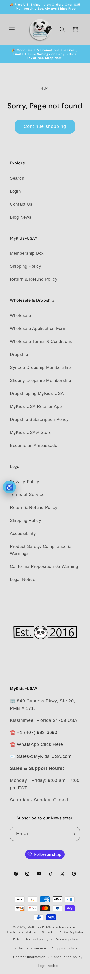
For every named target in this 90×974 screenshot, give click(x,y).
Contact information (29, 957)
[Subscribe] (73, 834)
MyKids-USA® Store (31, 432)
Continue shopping (45, 126)
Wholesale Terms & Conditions (41, 341)
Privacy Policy (25, 481)
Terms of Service (27, 494)
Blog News (21, 217)
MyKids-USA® (39, 927)
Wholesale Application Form (38, 328)
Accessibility (23, 533)
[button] (12, 29)
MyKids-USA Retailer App (36, 406)
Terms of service (32, 948)
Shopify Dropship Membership (40, 380)
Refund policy (37, 939)
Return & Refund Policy (34, 279)
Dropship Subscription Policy (39, 419)
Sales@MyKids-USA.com (44, 756)
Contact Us (21, 204)
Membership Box (27, 253)
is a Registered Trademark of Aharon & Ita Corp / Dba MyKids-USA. (45, 933)
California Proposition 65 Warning (44, 566)
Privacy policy (66, 939)
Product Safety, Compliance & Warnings (40, 550)
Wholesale (20, 315)
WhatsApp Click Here (40, 744)
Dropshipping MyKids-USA (37, 393)
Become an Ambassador (34, 445)
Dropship (19, 354)
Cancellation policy (67, 957)
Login (15, 191)
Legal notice (48, 966)
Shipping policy (65, 948)
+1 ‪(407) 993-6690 (37, 732)
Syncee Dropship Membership (40, 367)
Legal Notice (23, 579)
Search (17, 178)
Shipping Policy (26, 266)
